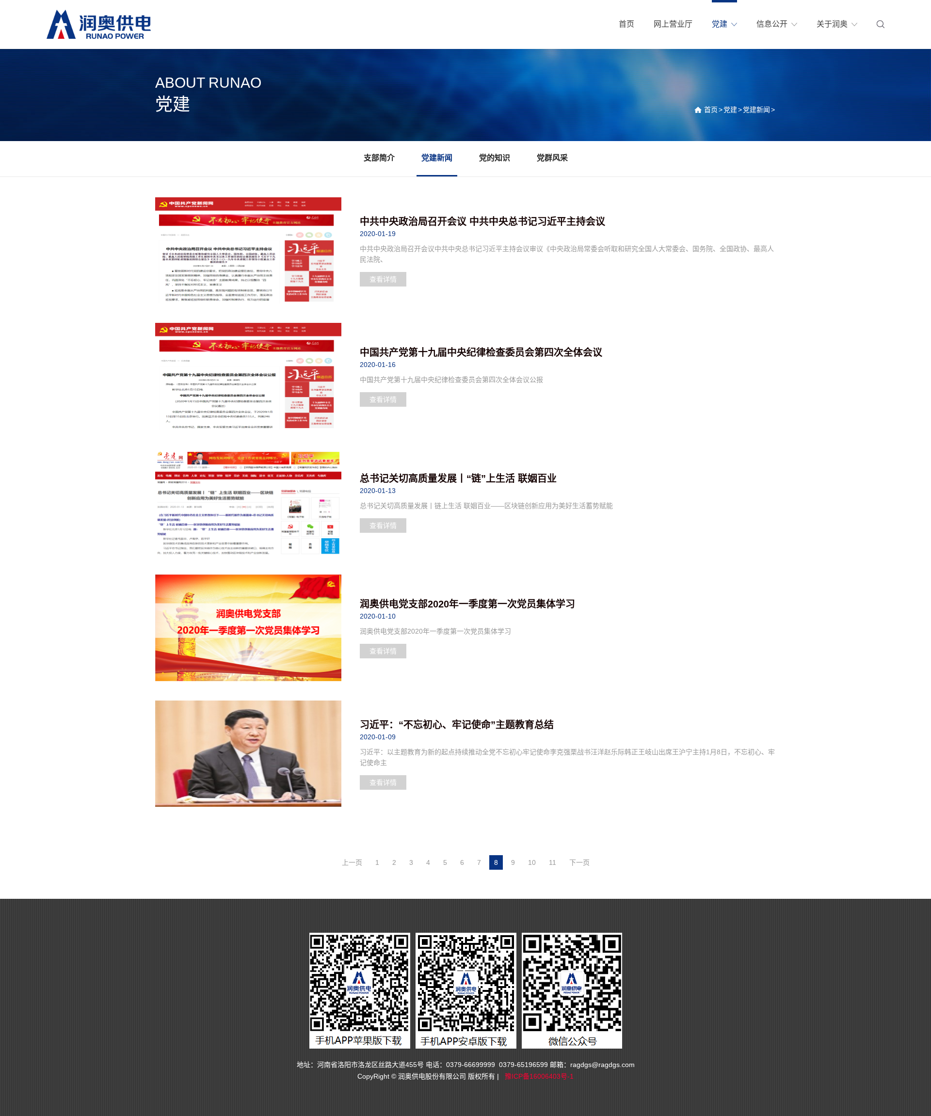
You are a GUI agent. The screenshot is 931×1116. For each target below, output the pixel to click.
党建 (730, 109)
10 (532, 862)
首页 (711, 109)
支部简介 (379, 158)
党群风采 (552, 158)
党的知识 (494, 158)
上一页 (352, 862)
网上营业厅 (673, 24)
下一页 (579, 862)
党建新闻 (756, 109)
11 (552, 862)
